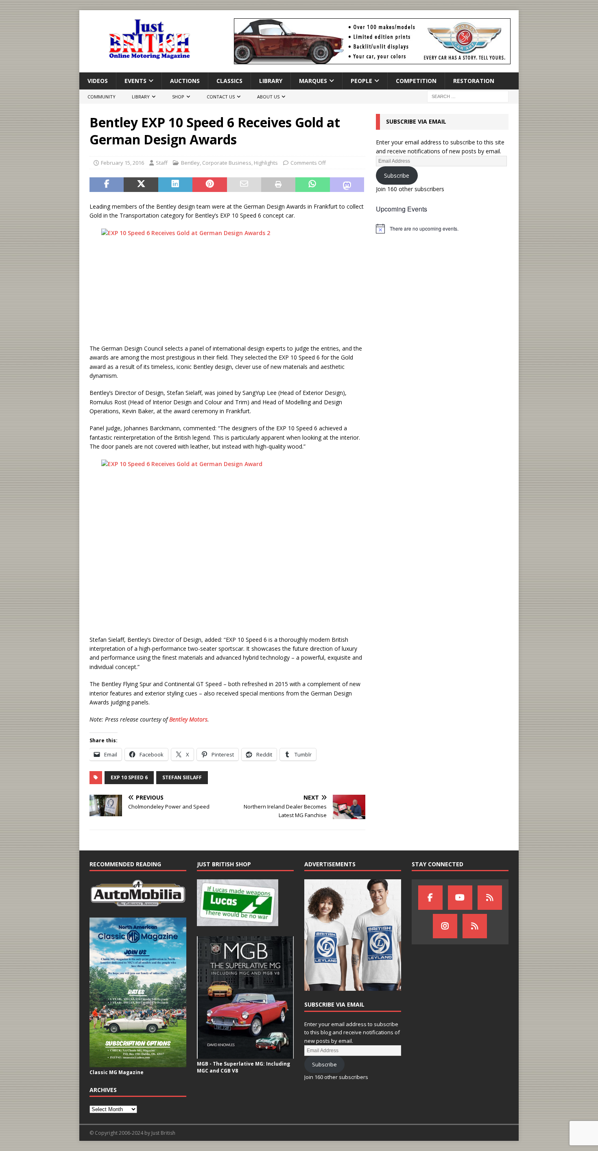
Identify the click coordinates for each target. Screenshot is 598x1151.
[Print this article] (278, 184)
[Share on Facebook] (106, 184)
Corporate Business (226, 162)
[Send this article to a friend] (244, 184)
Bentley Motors (188, 719)
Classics (229, 81)
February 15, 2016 (122, 162)
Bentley (190, 162)
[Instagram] (445, 926)
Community (101, 97)
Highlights (266, 162)
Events (135, 81)
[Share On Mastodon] (347, 184)
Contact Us (221, 97)
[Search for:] (468, 96)
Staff (162, 162)
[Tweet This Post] (141, 184)
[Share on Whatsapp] (312, 184)
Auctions (185, 81)
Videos (97, 81)
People (361, 81)
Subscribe (396, 175)
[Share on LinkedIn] (175, 184)
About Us (268, 97)
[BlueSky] (490, 897)
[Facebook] (430, 897)
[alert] (442, 228)
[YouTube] (460, 897)
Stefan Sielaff (182, 777)
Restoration (473, 81)
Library (270, 81)
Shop (178, 97)
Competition (416, 81)
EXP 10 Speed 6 (129, 777)
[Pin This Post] (209, 184)
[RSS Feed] (475, 926)
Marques (313, 81)
